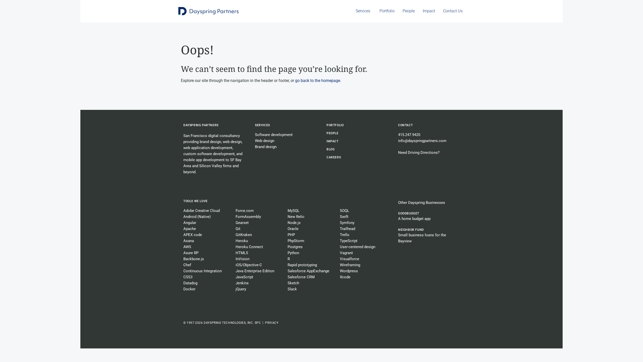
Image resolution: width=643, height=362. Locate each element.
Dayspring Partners (201, 125)
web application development (207, 148)
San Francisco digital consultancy (211, 135)
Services (262, 125)
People (333, 133)
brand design (210, 142)
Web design (264, 141)
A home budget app (414, 218)
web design (232, 142)
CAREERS (334, 157)
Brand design (266, 147)
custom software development (209, 154)
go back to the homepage (317, 80)
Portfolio (335, 125)
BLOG (331, 149)
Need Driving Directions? (419, 152)
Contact (405, 125)
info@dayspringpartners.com (422, 141)
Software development (274, 134)
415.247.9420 (409, 134)
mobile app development (204, 160)
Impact (333, 141)
